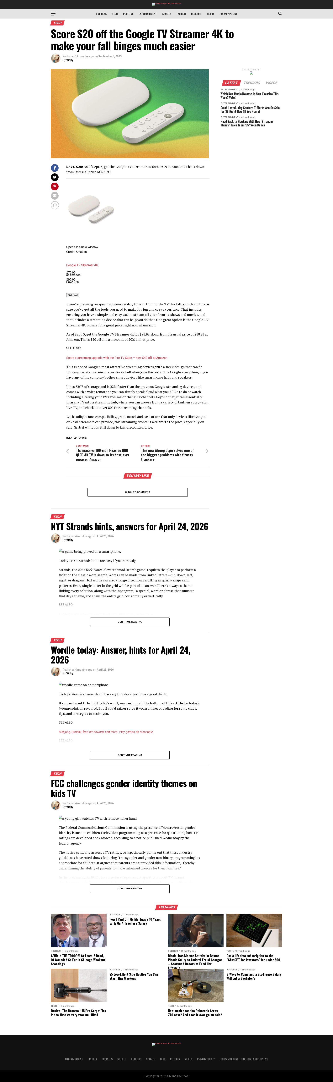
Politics (128, 14)
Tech (115, 14)
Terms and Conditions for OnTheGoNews (243, 1059)
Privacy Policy (228, 14)
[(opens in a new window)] (91, 233)
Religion (196, 14)
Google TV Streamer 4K (82, 265)
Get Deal (73, 295)
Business (101, 14)
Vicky (69, 60)
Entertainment (148, 14)
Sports (166, 14)
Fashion (181, 14)
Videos (210, 14)
